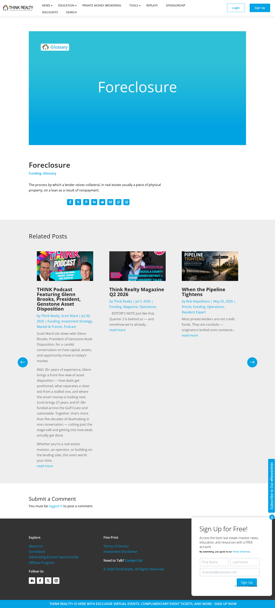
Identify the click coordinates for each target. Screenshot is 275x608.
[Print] (126, 202)
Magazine (130, 307)
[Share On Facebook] (70, 202)
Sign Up (260, 8)
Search (71, 12)
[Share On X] (78, 202)
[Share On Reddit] (102, 202)
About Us (36, 546)
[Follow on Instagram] (56, 580)
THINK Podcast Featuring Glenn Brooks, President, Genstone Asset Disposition (59, 299)
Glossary (49, 173)
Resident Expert (194, 312)
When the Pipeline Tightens (203, 291)
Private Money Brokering (101, 5)
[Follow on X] (48, 580)
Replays (152, 5)
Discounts (50, 12)
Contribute (37, 551)
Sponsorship (175, 5)
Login (236, 8)
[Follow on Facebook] (40, 580)
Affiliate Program (42, 562)
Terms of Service (116, 546)
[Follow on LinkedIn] (32, 580)
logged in (56, 506)
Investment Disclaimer (120, 551)
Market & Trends (49, 326)
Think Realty (50, 316)
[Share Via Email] (110, 202)
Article (186, 307)
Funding (35, 173)
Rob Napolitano (198, 301)
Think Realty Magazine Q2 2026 (136, 291)
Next (249, 362)
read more (45, 466)
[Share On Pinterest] (86, 202)
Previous (26, 362)
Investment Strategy (76, 321)
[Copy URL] (118, 202)
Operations (147, 307)
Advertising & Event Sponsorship (54, 557)
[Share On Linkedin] (94, 202)
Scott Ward (69, 316)
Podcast (70, 326)
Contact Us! (134, 560)
